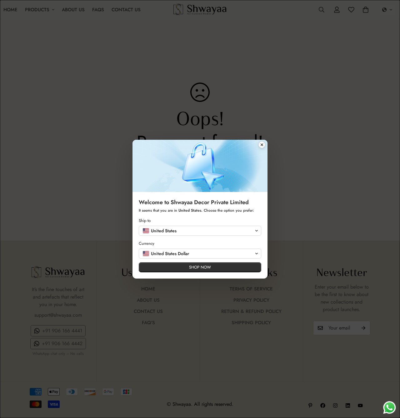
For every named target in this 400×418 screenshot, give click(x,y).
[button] (200, 231)
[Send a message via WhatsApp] (389, 407)
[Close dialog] (262, 145)
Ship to (145, 220)
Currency (146, 243)
